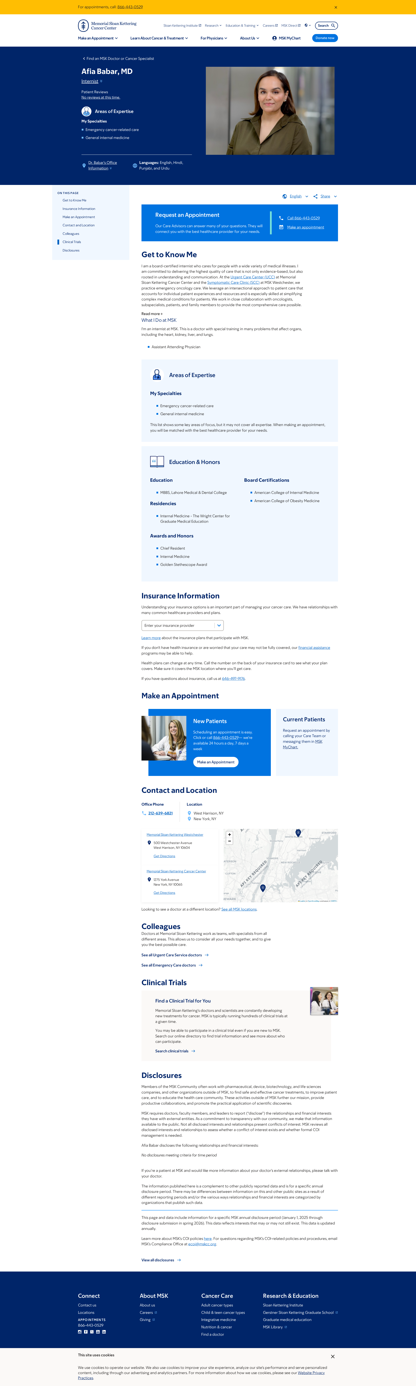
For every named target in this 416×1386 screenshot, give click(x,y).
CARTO (333, 901)
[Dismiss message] (336, 7)
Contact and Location (79, 225)
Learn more (151, 638)
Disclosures (71, 250)
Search (323, 25)
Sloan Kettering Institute (283, 1305)
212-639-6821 (160, 813)
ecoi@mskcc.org (202, 1244)
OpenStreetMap (313, 901)
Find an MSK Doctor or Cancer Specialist (120, 58)
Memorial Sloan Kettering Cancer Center (176, 871)
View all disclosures (157, 1260)
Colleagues (71, 233)
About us (147, 1305)
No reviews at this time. (100, 97)
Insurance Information (79, 209)
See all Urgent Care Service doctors (171, 955)
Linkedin (104, 1332)
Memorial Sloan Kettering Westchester (175, 834)
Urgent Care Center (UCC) (253, 277)
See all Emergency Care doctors (168, 965)
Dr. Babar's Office (102, 165)
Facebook (86, 1332)
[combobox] (182, 625)
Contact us (87, 1305)
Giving (145, 1319)
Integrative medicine (218, 1319)
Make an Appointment (79, 217)
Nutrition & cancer (216, 1327)
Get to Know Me (74, 200)
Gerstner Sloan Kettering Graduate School (299, 1312)
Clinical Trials (72, 242)
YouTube (98, 1332)
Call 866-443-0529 (303, 218)
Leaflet (302, 901)
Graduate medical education (287, 1319)
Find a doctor (212, 1334)
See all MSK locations (239, 909)
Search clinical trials (171, 1051)
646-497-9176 (233, 678)
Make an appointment (305, 227)
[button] (214, 25)
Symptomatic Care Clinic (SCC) (233, 282)
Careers (147, 1312)
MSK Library (273, 1327)
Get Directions (164, 856)
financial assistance (314, 647)
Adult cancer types (217, 1305)
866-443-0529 (130, 7)
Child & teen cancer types (223, 1312)
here (208, 1238)
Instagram (79, 1332)
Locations (86, 1312)
